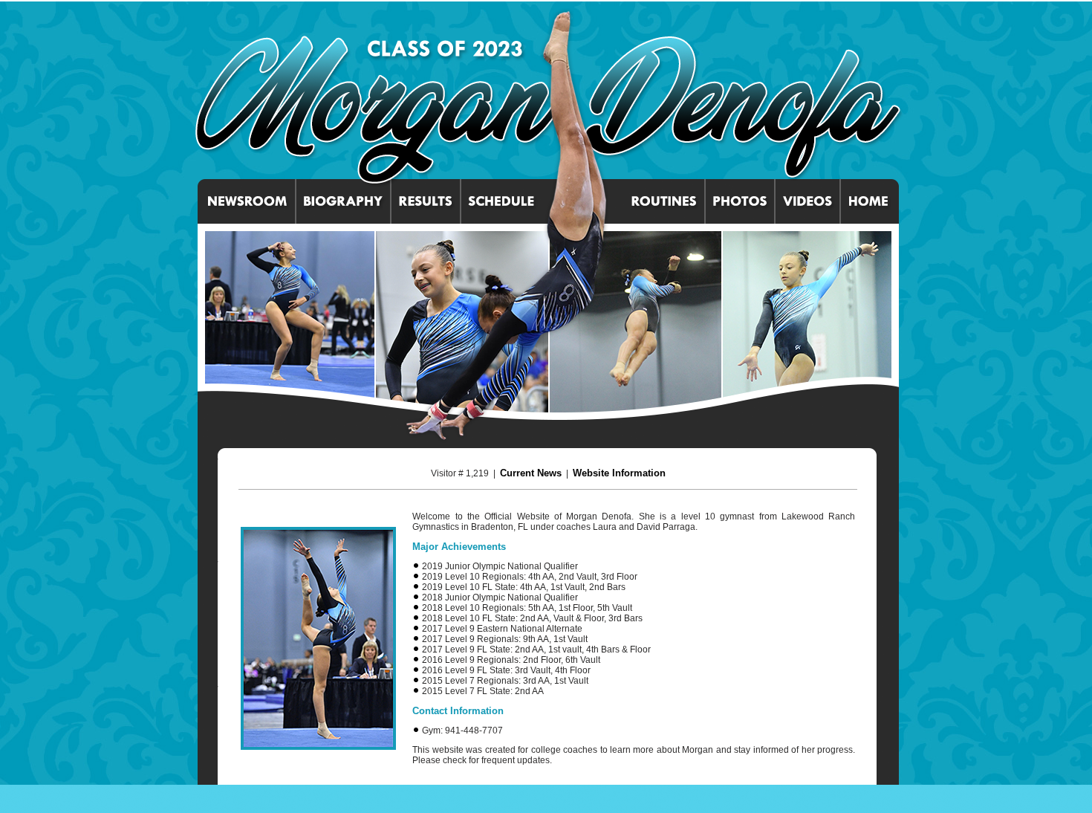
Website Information (619, 473)
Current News (531, 473)
